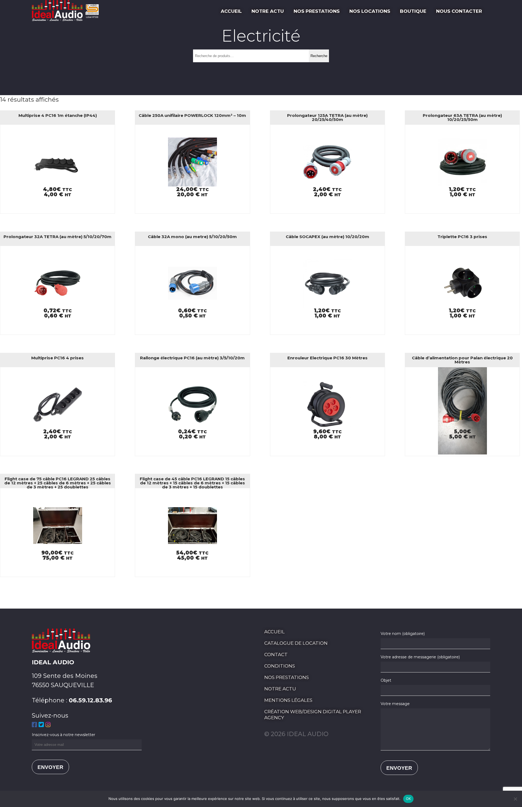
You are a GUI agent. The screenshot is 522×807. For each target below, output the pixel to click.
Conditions (279, 666)
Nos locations (369, 11)
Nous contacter (459, 11)
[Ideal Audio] (67, 19)
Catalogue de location (296, 643)
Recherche (318, 56)
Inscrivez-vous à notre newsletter (63, 734)
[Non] (515, 799)
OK (408, 798)
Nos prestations (317, 11)
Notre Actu (267, 11)
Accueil (231, 11)
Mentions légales (288, 700)
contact (276, 654)
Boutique (413, 11)
